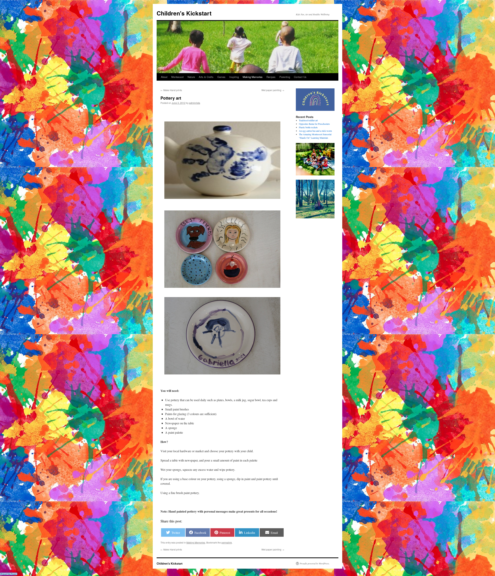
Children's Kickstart (184, 13)
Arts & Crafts (206, 77)
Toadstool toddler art (308, 120)
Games (221, 77)
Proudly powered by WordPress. (315, 563)
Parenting (284, 77)
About (164, 77)
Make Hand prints (171, 90)
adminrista (194, 102)
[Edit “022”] (222, 160)
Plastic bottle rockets (308, 127)
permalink (226, 542)
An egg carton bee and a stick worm (315, 130)
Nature (191, 77)
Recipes (271, 77)
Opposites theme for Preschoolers (314, 123)
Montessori (177, 77)
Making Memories (253, 77)
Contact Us (300, 77)
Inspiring (234, 77)
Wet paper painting (272, 90)
